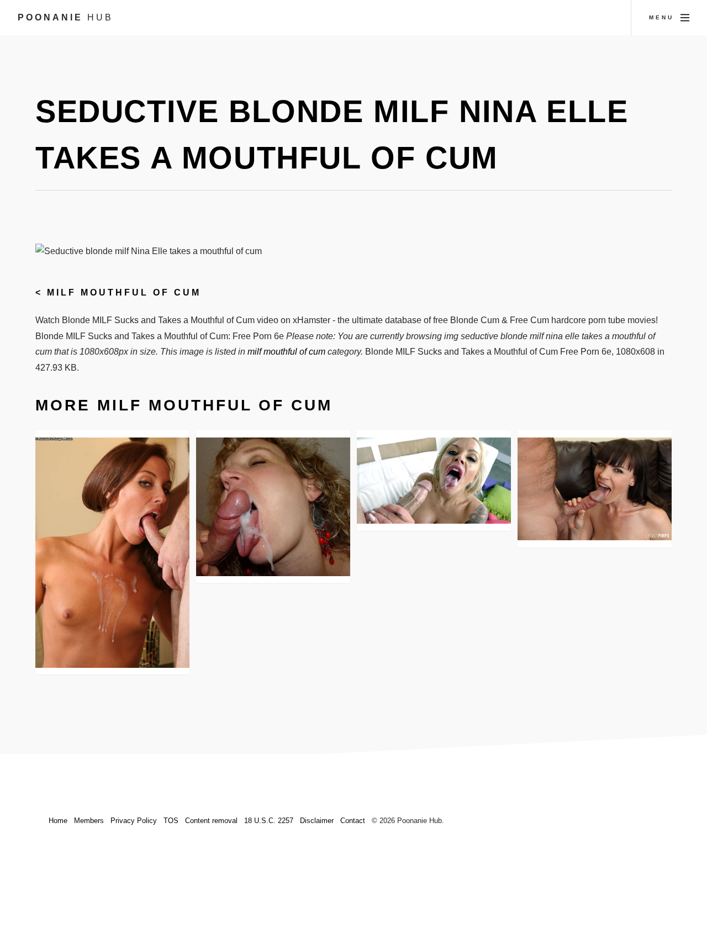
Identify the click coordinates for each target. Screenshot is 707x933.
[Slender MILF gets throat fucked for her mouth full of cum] (112, 552)
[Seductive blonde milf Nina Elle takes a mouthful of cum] (434, 480)
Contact (352, 820)
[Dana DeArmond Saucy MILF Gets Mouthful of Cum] (595, 488)
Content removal (211, 820)
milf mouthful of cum (124, 292)
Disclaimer (317, 820)
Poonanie (65, 17)
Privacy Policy (133, 820)
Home (58, 820)
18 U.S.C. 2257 (268, 820)
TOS (170, 820)
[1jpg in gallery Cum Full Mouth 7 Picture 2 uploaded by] (273, 506)
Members (89, 820)
